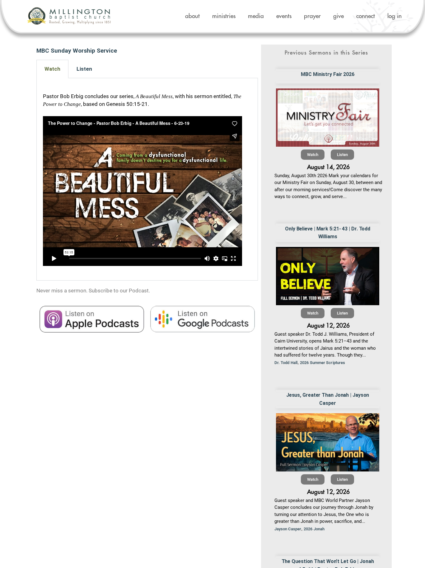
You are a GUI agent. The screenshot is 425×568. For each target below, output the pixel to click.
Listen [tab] (84, 69)
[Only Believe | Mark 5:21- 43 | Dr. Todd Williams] (328, 276)
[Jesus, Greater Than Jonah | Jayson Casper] (328, 442)
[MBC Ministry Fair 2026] (328, 117)
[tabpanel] (147, 179)
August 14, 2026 (328, 167)
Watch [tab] (52, 69)
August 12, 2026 (328, 326)
